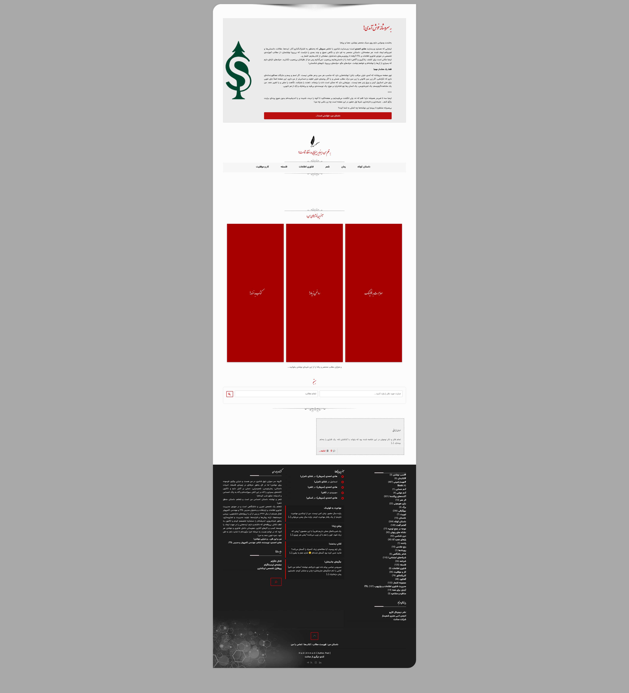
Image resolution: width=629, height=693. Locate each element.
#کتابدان (402, 478)
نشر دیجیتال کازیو (397, 612)
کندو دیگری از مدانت (314, 656)
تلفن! (310, 487)
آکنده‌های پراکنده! (398, 496)
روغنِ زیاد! (336, 526)
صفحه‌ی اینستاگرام (273, 564)
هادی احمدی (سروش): (326, 476)
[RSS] (311, 663)
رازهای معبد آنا (399, 539)
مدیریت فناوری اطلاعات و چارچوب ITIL (385, 586)
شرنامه (403, 561)
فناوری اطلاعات (399, 568)
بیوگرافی (402, 510)
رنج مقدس (401, 546)
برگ (404, 507)
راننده (403, 543)
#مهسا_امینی (400, 482)
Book (400, 485)
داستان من (333, 644)
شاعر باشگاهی (399, 554)
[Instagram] (315, 663)
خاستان (402, 518)
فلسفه (403, 564)
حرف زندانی (397, 430)
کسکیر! (309, 497)
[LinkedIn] (320, 663)
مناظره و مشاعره (398, 593)
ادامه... (322, 451)
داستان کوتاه (400, 521)
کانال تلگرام (276, 561)
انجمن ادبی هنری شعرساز (394, 615)
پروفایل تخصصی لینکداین (269, 568)
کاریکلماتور (401, 575)
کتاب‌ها (307, 644)
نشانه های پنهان (398, 532)
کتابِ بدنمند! (335, 543)
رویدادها (402, 550)
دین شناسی (400, 536)
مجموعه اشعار (399, 582)
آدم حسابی (401, 489)
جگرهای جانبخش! (332, 561)
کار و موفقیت (400, 572)
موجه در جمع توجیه (397, 528)
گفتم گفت (401, 525)
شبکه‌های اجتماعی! (397, 557)
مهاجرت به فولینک (332, 508)
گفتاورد (403, 579)
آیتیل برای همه (399, 590)
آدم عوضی (401, 492)
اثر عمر (403, 500)
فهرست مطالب (319, 644)
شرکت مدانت (399, 619)
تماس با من (296, 644)
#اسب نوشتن (399, 474)
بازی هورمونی (400, 503)
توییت (403, 514)
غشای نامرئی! (306, 476)
